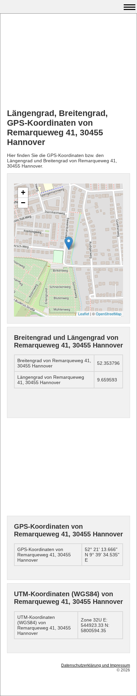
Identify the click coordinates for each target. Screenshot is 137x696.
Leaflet (83, 313)
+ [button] (23, 192)
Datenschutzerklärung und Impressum (95, 665)
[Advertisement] (68, 61)
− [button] (23, 203)
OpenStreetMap (108, 313)
